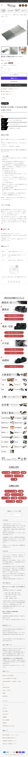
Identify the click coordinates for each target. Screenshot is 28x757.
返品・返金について (7, 94)
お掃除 (13, 498)
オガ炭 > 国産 (13, 349)
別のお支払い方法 (14, 81)
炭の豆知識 (5, 711)
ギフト (13, 479)
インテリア (5, 498)
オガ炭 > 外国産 (13, 353)
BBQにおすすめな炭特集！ (8, 675)
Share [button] (3, 97)
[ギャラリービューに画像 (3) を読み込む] (23, 51)
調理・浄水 (8, 476)
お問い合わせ (5, 714)
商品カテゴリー (8, 14)
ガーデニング (10, 501)
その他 (18, 501)
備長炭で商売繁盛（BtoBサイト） (10, 737)
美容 (7, 494)
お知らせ (4, 708)
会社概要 (4, 717)
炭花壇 (4, 693)
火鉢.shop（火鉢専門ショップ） (10, 743)
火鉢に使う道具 (6, 687)
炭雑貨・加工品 (16, 14)
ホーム (2, 14)
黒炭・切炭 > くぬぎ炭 (13, 332)
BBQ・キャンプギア (10, 491)
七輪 (20, 491)
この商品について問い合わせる (14, 85)
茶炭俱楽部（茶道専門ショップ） (10, 740)
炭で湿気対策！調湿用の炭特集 (3, 10)
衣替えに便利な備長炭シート (17, 10)
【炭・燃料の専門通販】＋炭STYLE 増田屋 (15, 754)
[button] (20, 5)
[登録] (20, 514)
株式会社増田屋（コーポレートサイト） (11, 735)
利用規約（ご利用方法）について (10, 89)
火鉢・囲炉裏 (18, 476)
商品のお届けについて (8, 91)
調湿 (23, 472)
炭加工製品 (5, 696)
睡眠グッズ (21, 498)
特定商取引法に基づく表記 (8, 725)
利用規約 (4, 722)
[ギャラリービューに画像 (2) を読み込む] (14, 51)
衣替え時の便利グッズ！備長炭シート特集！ (12, 681)
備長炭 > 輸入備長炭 (13, 319)
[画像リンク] (7, 379)
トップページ (5, 705)
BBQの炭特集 (10, 10)
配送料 (4, 65)
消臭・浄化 (5, 472)
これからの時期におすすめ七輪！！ (10, 678)
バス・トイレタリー (16, 494)
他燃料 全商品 (13, 366)
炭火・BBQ (15, 472)
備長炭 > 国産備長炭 (13, 315)
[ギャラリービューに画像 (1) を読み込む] (5, 51)
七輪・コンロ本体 (6, 690)
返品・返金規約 (6, 720)
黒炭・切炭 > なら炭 (13, 336)
